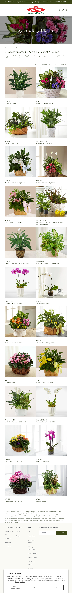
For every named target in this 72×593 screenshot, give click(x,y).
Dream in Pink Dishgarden (45, 183)
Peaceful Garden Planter (45, 103)
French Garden (41, 501)
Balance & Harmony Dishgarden (47, 264)
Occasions (8, 538)
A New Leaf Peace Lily (44, 143)
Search (18, 532)
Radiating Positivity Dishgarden (16, 422)
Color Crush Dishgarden (13, 343)
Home (6, 48)
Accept (35, 587)
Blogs (18, 536)
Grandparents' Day (9, 533)
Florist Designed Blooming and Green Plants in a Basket (49, 223)
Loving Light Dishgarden (45, 382)
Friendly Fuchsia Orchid (13, 303)
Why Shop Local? (31, 541)
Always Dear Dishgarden (45, 343)
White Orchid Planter (44, 303)
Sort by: (37, 64)
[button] (4, 10)
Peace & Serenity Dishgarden (15, 183)
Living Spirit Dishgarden (13, 222)
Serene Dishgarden (11, 143)
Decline (54, 587)
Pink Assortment (11, 382)
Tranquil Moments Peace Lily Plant (17, 264)
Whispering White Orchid (45, 422)
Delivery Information (31, 548)
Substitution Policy (32, 563)
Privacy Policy (20, 582)
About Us (8, 547)
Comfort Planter (10, 103)
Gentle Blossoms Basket (13, 461)
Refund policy (32, 558)
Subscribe (61, 533)
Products (8, 542)
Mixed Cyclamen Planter (13, 501)
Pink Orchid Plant (42, 461)
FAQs (29, 532)
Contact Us (31, 536)
